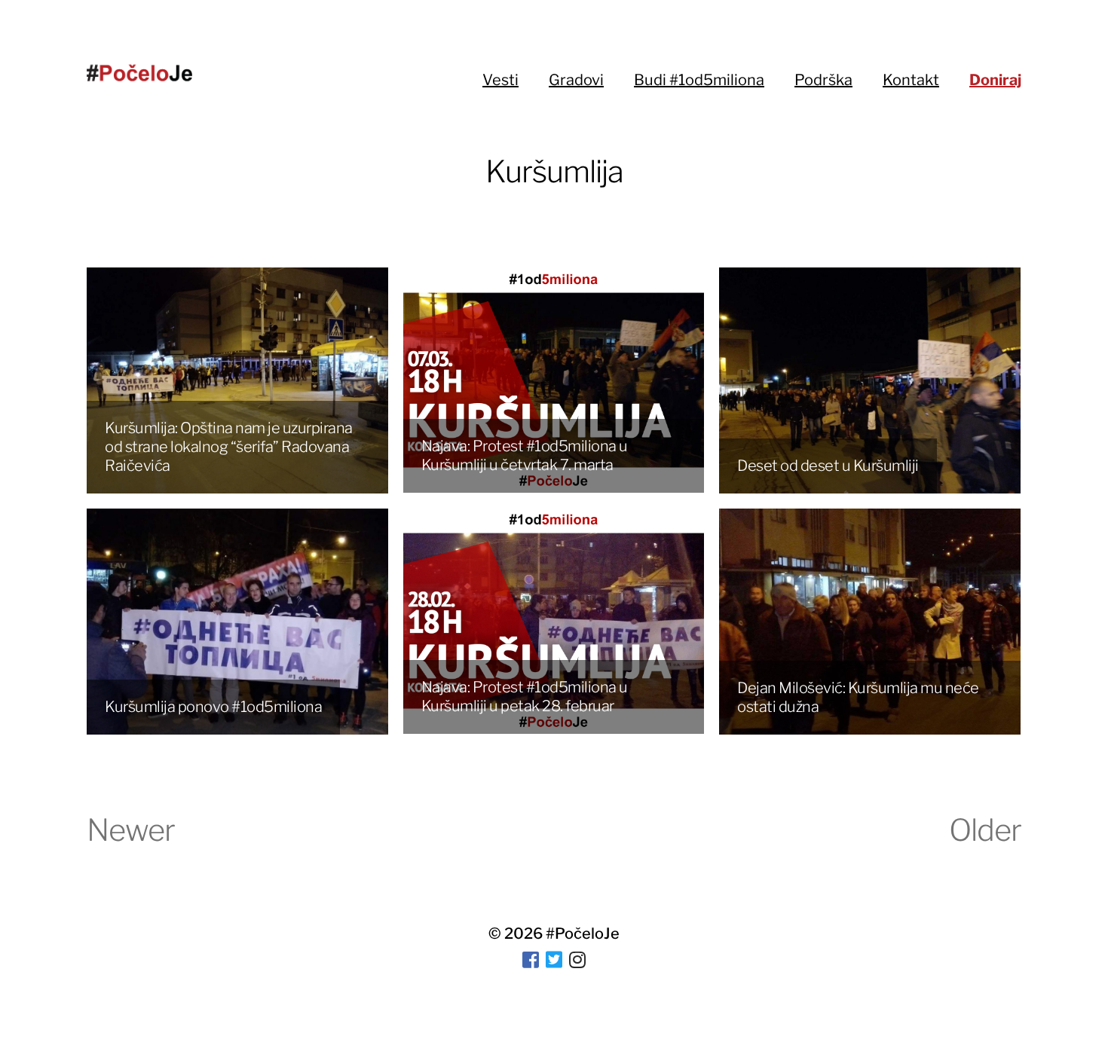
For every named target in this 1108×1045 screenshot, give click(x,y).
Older (985, 829)
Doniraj (995, 80)
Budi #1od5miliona (699, 80)
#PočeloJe (583, 933)
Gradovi (576, 80)
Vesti (500, 80)
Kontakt (911, 80)
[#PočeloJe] (139, 72)
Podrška (823, 80)
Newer (131, 829)
